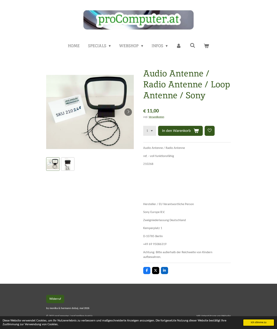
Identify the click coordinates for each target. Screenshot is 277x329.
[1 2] (149, 131)
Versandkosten (156, 117)
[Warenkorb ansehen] (206, 46)
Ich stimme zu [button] (258, 322)
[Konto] (179, 46)
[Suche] (192, 45)
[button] (53, 164)
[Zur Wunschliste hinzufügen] (210, 131)
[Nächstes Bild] (128, 112)
